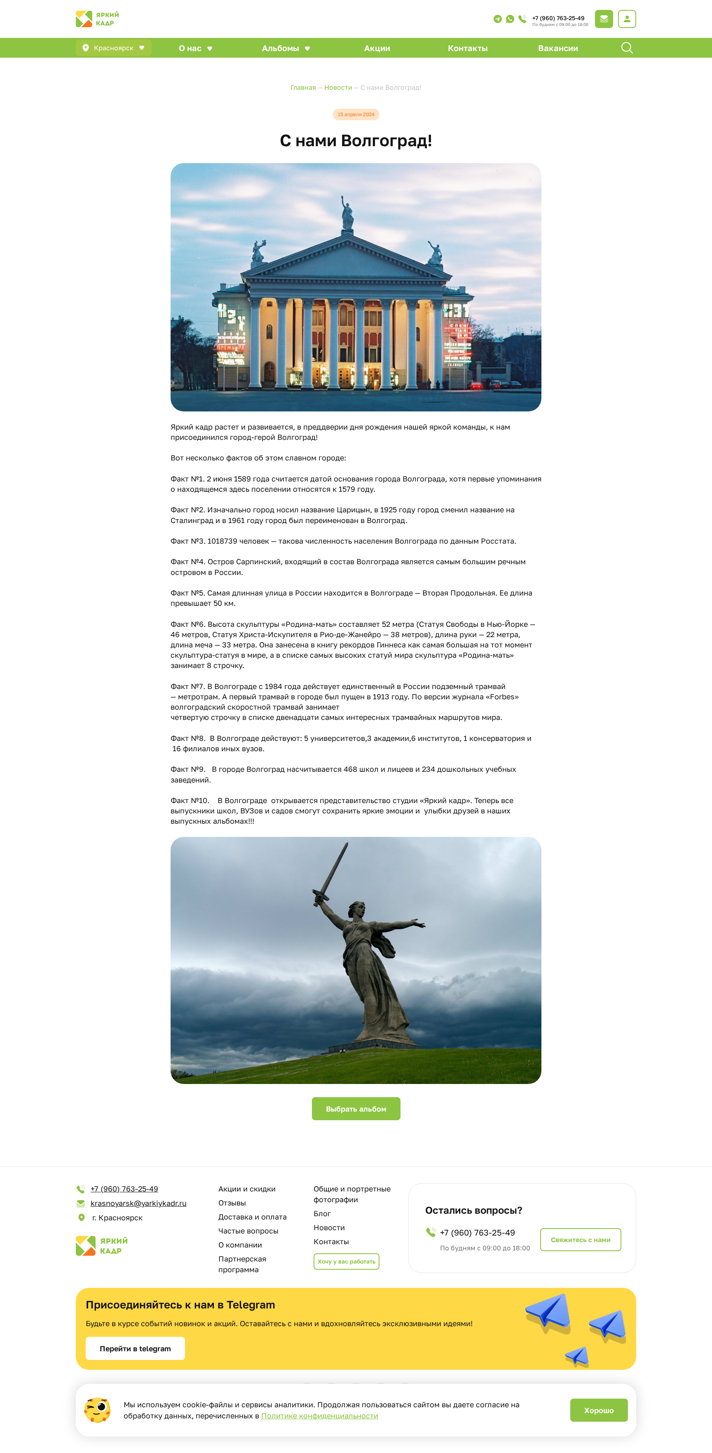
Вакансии (558, 48)
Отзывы (232, 1202)
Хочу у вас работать (346, 1261)
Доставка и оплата (252, 1216)
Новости (329, 1227)
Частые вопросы (248, 1230)
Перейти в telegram (135, 1348)
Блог (322, 1213)
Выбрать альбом (356, 1108)
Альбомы (280, 48)
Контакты (468, 48)
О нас (190, 48)
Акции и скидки (247, 1188)
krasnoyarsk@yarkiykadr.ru (139, 1203)
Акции (377, 48)
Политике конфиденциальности (319, 1415)
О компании (240, 1244)
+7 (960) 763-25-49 (558, 17)
